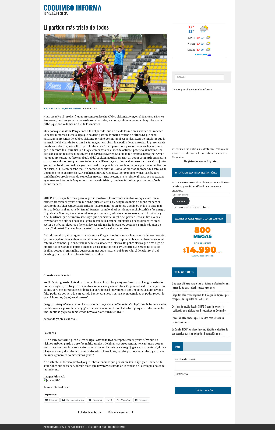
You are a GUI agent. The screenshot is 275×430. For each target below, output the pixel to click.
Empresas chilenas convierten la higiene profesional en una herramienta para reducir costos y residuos (200, 285)
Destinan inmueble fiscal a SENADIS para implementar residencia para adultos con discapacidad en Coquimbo (199, 309)
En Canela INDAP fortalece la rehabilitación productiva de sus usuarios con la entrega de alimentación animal (200, 331)
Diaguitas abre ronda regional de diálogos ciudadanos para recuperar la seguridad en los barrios (200, 297)
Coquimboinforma (71, 108)
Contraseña (181, 374)
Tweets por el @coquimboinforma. (192, 89)
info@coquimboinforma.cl (55, 427)
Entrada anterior (91, 412)
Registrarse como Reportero (201, 161)
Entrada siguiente (119, 412)
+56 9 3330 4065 (77, 427)
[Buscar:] (199, 76)
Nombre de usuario (185, 359)
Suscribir (181, 201)
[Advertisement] (198, 118)
